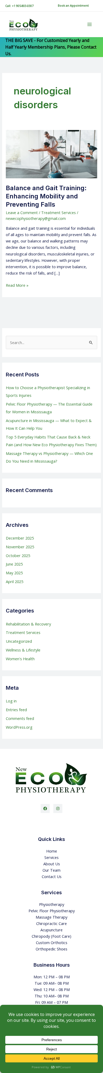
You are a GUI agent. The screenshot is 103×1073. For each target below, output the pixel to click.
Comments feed (20, 718)
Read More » (17, 285)
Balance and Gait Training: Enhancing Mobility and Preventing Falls (46, 196)
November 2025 (20, 546)
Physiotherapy (51, 904)
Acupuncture (51, 929)
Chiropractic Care (51, 923)
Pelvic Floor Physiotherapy (52, 910)
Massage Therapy (51, 917)
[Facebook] (45, 808)
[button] (73, 5)
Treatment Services (58, 212)
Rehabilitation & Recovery (28, 624)
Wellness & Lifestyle (23, 650)
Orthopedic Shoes (51, 949)
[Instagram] (57, 808)
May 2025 (14, 572)
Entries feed (16, 709)
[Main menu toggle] (89, 24)
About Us (51, 863)
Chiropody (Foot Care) (51, 936)
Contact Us (52, 876)
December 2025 (20, 538)
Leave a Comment (22, 212)
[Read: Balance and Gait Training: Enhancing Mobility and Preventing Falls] (51, 153)
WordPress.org (19, 727)
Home (51, 851)
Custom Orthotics (51, 942)
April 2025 (14, 581)
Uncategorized (19, 641)
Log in (11, 700)
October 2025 (18, 555)
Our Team (51, 870)
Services (51, 857)
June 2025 (14, 564)
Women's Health (20, 658)
